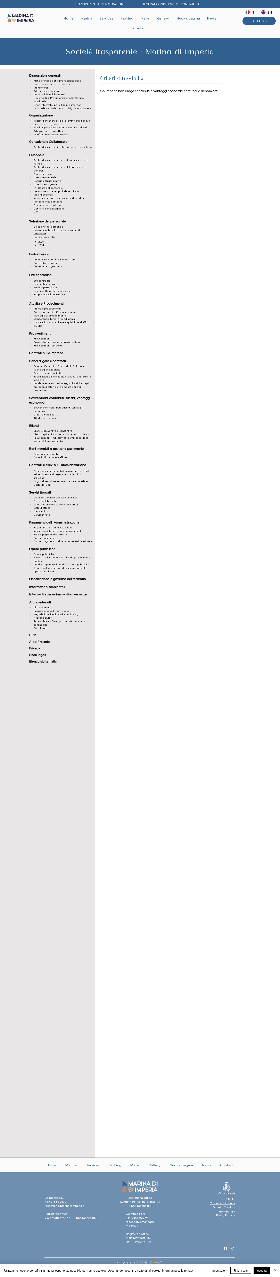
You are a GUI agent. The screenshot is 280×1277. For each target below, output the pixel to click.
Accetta (262, 1270)
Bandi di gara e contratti (47, 373)
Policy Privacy (225, 1215)
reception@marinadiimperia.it (64, 1206)
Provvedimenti (42, 338)
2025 (41, 241)
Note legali (37, 655)
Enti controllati (42, 280)
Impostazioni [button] (219, 1270)
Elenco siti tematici (43, 661)
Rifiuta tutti (241, 1270)
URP (32, 635)
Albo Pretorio (39, 642)
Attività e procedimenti (47, 308)
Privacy (34, 648)
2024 (41, 245)
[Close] (275, 1270)
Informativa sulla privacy (177, 1270)
